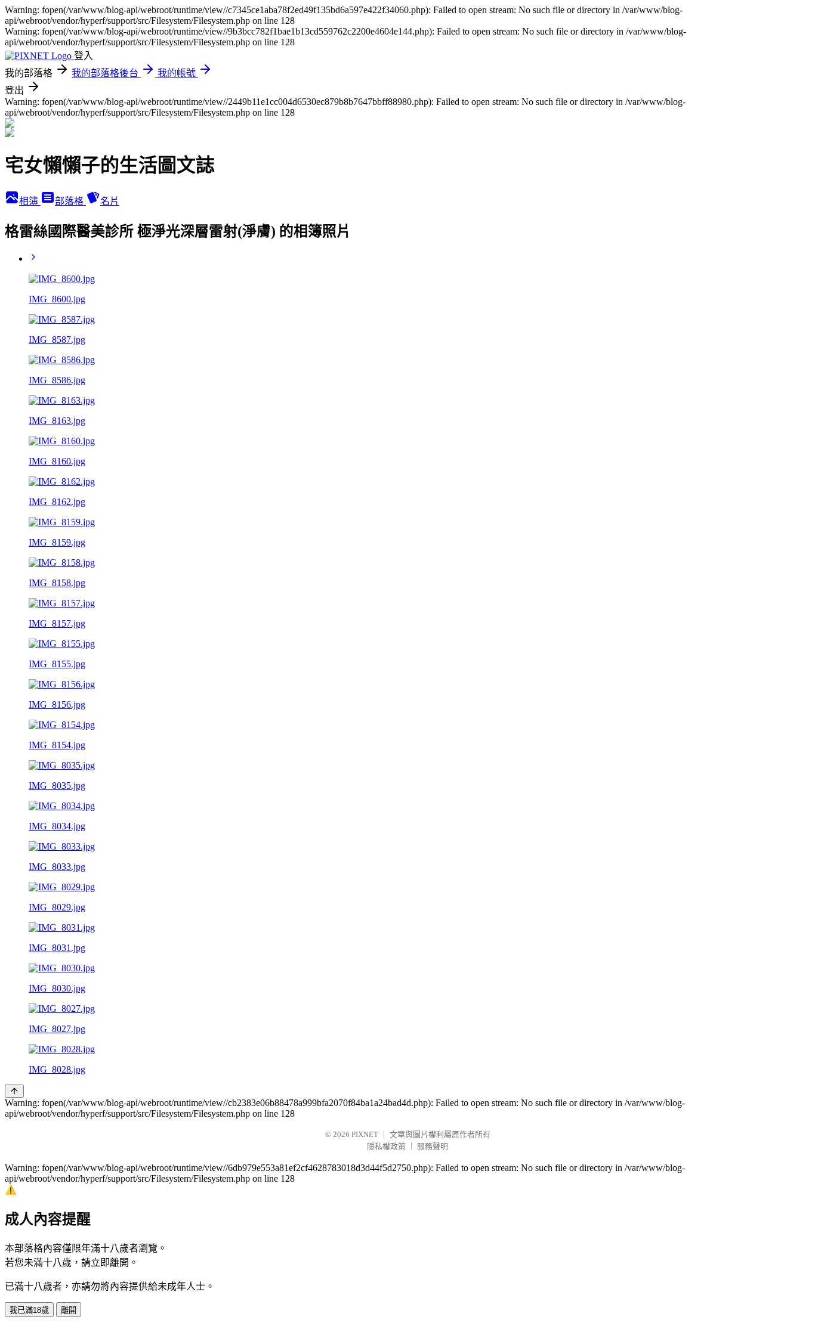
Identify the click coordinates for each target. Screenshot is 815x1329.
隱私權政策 (386, 1146)
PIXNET (364, 1134)
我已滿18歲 (29, 1310)
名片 (109, 201)
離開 (68, 1310)
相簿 (30, 201)
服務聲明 (432, 1146)
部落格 (70, 201)
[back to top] (14, 1091)
